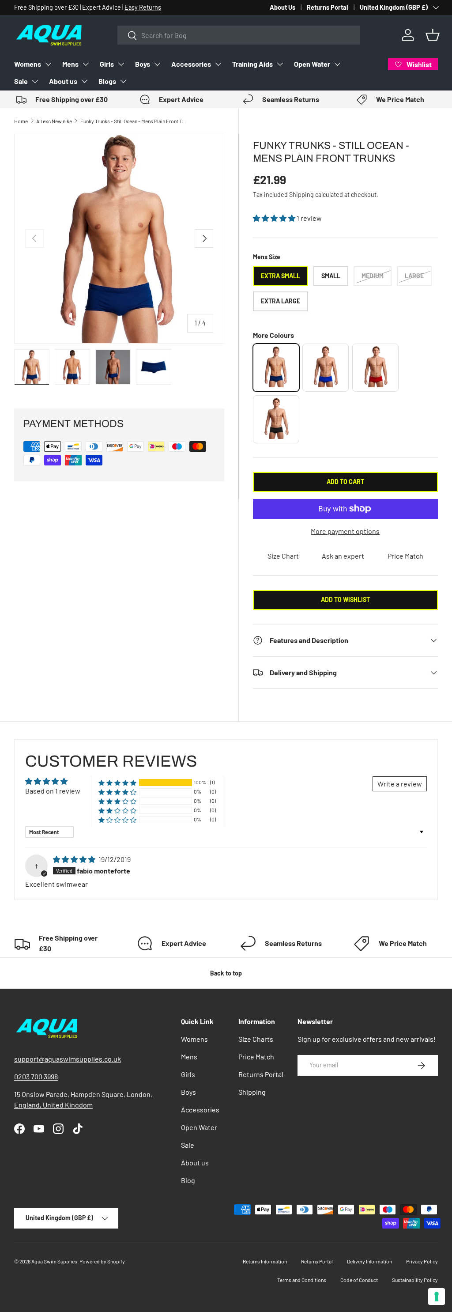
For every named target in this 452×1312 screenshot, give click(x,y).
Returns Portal (327, 7)
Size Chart (283, 556)
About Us (282, 7)
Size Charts (255, 1039)
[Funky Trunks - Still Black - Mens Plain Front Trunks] (276, 419)
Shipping (301, 194)
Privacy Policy (422, 1261)
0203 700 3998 (36, 1076)
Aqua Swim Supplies (54, 1261)
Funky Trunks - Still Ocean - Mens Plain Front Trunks (133, 121)
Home (21, 121)
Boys (142, 64)
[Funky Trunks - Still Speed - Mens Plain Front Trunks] (325, 368)
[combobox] (238, 35)
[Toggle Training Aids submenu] (280, 64)
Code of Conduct (359, 1280)
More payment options (345, 531)
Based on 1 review (52, 790)
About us (63, 81)
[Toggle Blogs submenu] (123, 81)
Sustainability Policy (415, 1280)
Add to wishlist (345, 599)
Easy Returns (142, 7)
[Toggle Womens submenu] (48, 64)
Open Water (312, 64)
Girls (107, 64)
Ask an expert (343, 556)
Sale (21, 81)
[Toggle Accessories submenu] (218, 64)
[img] (75, 859)
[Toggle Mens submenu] (85, 64)
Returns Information (265, 1261)
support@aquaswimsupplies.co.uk (67, 1059)
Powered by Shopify (102, 1261)
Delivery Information (369, 1261)
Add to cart (345, 481)
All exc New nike (54, 121)
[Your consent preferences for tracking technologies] (436, 1296)
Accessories (191, 64)
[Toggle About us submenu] (84, 81)
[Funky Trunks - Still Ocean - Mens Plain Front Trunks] (276, 368)
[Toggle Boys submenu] (157, 64)
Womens (27, 64)
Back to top (226, 973)
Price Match (405, 556)
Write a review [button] (399, 783)
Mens (70, 64)
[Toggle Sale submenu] (35, 81)
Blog (188, 1180)
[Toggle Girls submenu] (121, 64)
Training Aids (252, 64)
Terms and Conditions (301, 1280)
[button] (432, 35)
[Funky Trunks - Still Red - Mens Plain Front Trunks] (375, 368)
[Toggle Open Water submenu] (337, 64)
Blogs (107, 81)
